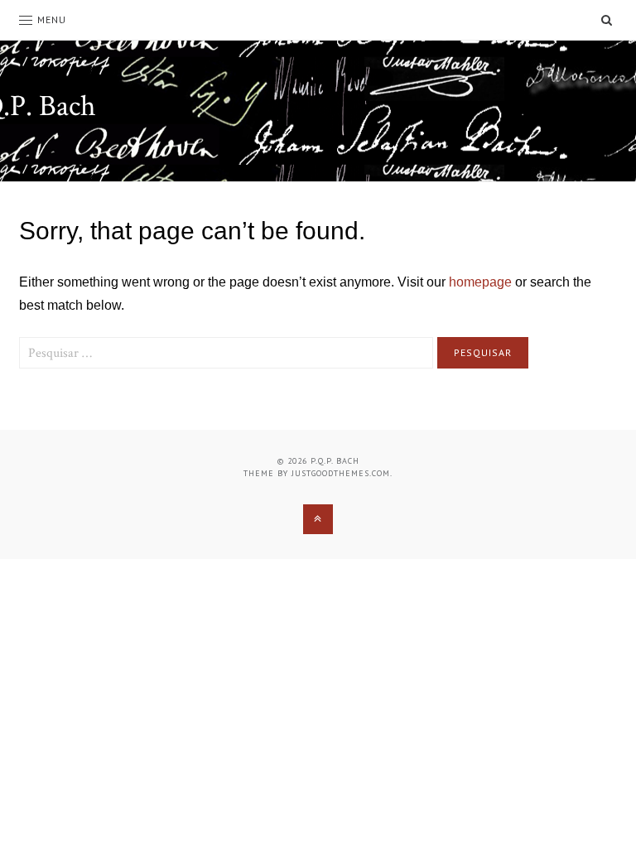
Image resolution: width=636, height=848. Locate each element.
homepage (480, 282)
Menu (51, 19)
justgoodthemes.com (341, 473)
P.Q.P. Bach (335, 460)
